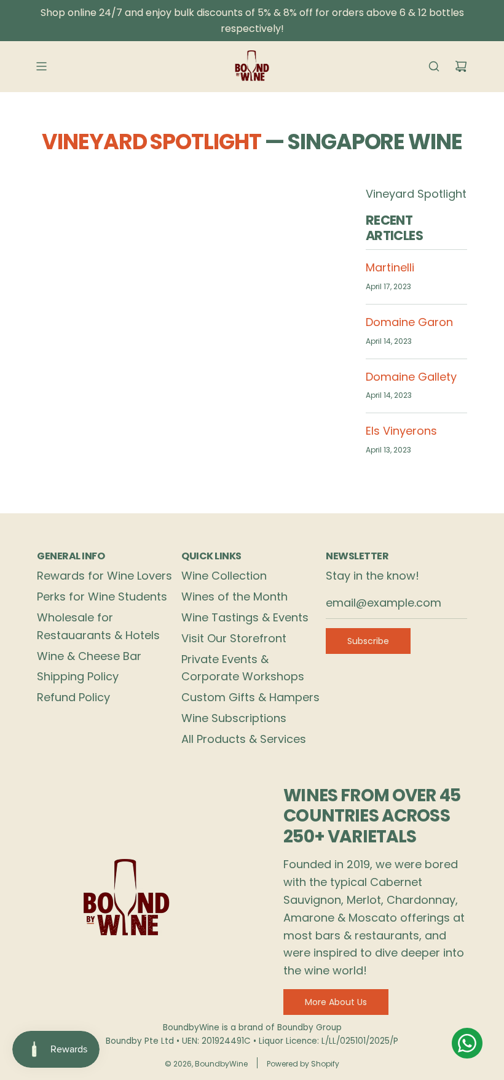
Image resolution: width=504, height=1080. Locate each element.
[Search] (433, 66)
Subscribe (368, 641)
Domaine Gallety (411, 376)
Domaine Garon (409, 322)
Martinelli (390, 267)
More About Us (336, 1002)
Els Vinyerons (401, 430)
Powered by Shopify (303, 1064)
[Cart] (460, 66)
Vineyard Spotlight (151, 141)
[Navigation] (41, 66)
